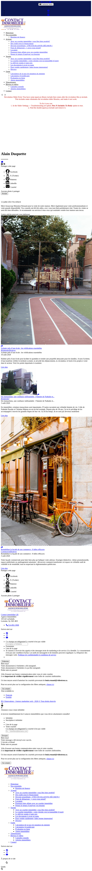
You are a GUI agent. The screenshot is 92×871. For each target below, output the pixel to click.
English (46, 2)
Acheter (9, 39)
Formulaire (10, 646)
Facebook (13, 172)
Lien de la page (11, 648)
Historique (10, 33)
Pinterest (13, 180)
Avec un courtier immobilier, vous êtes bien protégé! (30, 41)
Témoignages (11, 82)
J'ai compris (6, 689)
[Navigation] (41, 2)
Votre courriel (11, 727)
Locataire (14, 50)
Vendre (8, 56)
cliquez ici (50, 684)
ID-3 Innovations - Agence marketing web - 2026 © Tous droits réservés (28, 701)
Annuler (4, 194)
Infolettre (9, 718)
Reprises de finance (18, 37)
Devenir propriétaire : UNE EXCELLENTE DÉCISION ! (32, 46)
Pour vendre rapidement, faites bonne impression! (29, 67)
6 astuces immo (47, 4)
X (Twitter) (14, 176)
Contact (9, 91)
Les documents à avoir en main (22, 65)
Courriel (13, 187)
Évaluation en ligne (18, 78)
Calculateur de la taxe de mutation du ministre (28, 74)
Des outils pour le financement (22, 43)
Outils (8, 71)
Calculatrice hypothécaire (20, 76)
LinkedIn (13, 183)
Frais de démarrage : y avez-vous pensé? (26, 48)
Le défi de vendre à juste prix (21, 63)
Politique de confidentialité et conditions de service (37, 655)
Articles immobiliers (18, 89)
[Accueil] (50, 2)
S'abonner (5, 661)
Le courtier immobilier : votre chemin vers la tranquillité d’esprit (35, 61)
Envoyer (5, 735)
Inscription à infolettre (14, 720)
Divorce (14, 69)
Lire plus (4, 367)
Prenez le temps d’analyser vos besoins (25, 54)
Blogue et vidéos (12, 84)
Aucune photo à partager (10, 191)
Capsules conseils (17, 87)
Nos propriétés (11, 35)
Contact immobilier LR (9, 615)
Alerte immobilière (18, 80)
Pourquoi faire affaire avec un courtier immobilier (29, 52)
